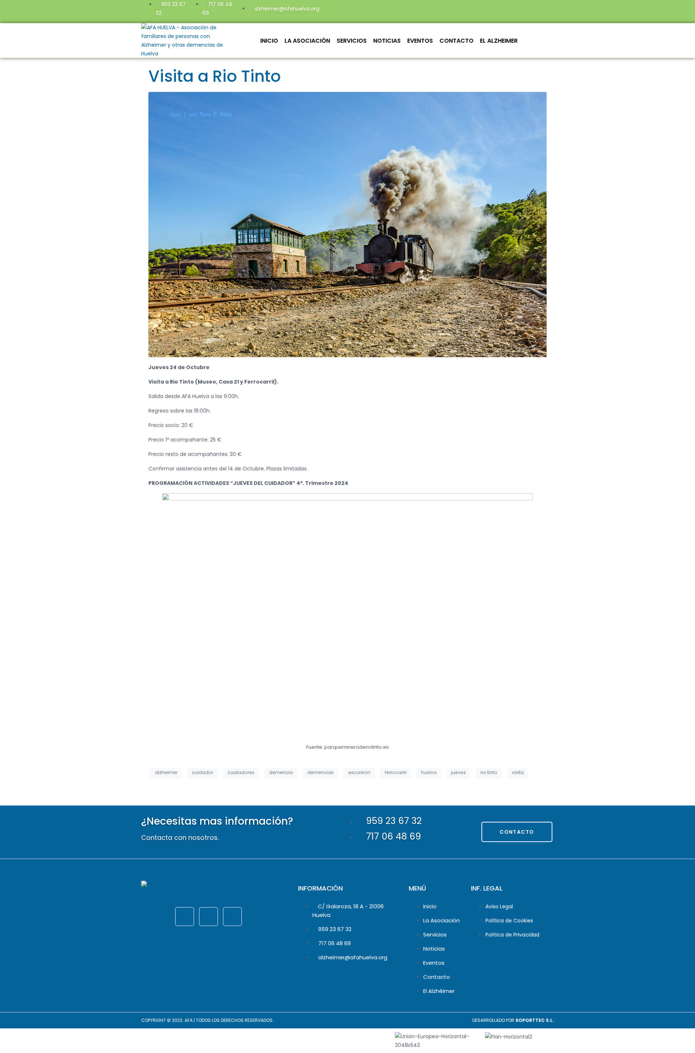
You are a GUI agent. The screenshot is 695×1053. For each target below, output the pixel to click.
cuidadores (241, 772)
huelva (429, 772)
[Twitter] (500, 10)
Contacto (456, 41)
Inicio (269, 41)
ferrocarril (396, 772)
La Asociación (307, 41)
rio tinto (488, 772)
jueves (458, 772)
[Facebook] (480, 10)
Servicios (352, 41)
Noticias (387, 41)
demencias (320, 772)
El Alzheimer (499, 41)
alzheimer (166, 772)
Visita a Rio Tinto (214, 76)
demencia (281, 772)
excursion (359, 772)
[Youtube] (519, 10)
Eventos (420, 41)
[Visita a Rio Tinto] (347, 224)
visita (518, 772)
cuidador (202, 772)
